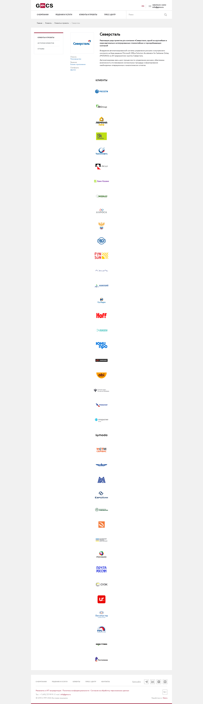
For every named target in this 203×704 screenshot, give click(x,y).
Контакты (105, 682)
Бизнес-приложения (78, 64)
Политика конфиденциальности (75, 690)
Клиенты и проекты (88, 15)
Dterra (165, 698)
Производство (75, 59)
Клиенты (76, 682)
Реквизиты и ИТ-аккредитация (48, 690)
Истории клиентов (46, 43)
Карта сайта (136, 682)
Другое (73, 70)
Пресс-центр (109, 15)
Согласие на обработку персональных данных (110, 690)
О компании (43, 15)
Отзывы (41, 49)
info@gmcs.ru (158, 7)
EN (143, 6)
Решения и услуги (64, 15)
